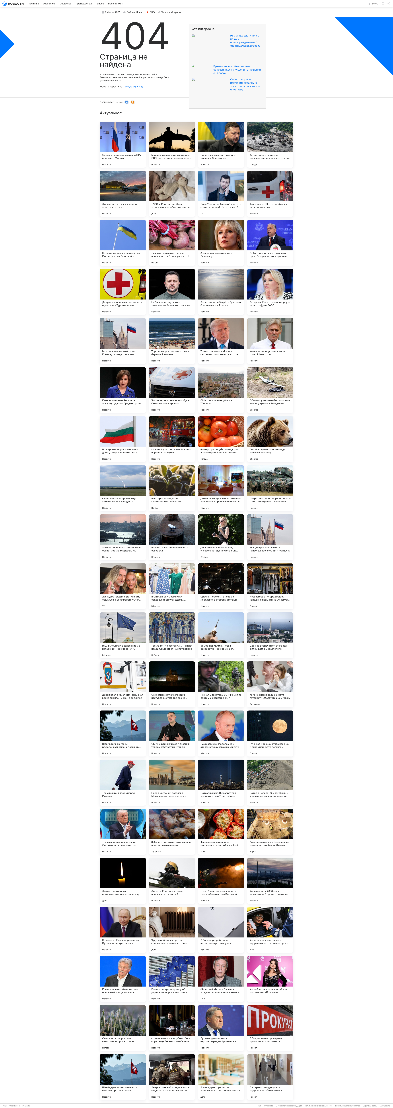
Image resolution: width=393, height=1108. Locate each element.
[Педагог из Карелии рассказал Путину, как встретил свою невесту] (123, 930)
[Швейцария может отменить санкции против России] (123, 1077)
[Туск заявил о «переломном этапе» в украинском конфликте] (221, 734)
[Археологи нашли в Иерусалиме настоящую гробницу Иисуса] (270, 832)
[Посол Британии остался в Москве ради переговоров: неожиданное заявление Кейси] (172, 783)
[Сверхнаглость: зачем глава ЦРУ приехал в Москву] (123, 145)
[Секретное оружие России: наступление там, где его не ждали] (172, 684)
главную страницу (133, 86)
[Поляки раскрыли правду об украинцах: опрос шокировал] (172, 979)
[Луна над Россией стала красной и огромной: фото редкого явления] (270, 734)
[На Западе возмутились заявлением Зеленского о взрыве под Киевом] (172, 292)
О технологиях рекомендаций (289, 1106)
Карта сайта (384, 1106)
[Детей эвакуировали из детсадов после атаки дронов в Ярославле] (221, 488)
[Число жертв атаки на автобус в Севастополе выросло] (172, 390)
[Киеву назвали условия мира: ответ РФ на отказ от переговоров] (270, 341)
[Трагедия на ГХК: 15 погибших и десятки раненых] (270, 194)
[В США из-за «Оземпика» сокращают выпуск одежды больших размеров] (172, 586)
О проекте (268, 1106)
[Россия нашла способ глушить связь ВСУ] (172, 537)
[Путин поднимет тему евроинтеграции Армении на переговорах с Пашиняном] (221, 1028)
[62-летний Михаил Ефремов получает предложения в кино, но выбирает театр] (221, 979)
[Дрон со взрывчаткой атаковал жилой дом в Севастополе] (270, 635)
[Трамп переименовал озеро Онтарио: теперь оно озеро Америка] (123, 832)
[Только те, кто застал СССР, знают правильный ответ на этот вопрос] (172, 635)
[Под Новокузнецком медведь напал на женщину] (270, 439)
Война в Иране (135, 12)
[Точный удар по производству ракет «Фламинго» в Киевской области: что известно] (221, 881)
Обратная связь (370, 1106)
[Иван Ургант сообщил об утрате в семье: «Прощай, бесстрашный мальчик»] (221, 194)
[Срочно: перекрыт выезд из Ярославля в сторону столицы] (221, 586)
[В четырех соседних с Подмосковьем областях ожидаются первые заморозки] (172, 488)
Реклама (26, 1106)
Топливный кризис (171, 12)
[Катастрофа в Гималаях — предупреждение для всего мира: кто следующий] (270, 145)
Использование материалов (347, 1106)
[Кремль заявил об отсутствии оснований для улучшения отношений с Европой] (123, 979)
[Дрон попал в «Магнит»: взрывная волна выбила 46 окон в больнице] (123, 684)
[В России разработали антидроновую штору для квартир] (221, 930)
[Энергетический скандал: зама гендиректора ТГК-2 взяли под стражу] (172, 1077)
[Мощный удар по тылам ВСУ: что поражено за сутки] (172, 439)
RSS (259, 1106)
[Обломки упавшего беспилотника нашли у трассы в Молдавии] (270, 390)
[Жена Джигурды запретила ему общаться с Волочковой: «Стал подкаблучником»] (123, 586)
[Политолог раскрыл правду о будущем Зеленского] (221, 145)
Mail (5, 1106)
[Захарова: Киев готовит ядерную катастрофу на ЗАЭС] (270, 292)
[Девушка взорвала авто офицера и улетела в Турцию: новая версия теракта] (123, 292)
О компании (14, 1106)
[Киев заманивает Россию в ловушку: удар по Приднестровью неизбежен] (123, 390)
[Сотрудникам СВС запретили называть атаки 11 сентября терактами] (221, 783)
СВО (152, 12)
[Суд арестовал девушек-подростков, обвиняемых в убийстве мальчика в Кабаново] (270, 1077)
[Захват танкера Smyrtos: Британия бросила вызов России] (221, 292)
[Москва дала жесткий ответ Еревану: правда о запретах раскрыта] (123, 341)
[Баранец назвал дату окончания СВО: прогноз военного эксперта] (172, 145)
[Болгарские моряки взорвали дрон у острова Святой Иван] (123, 439)
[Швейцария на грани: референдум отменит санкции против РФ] (123, 734)
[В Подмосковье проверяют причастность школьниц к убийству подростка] (270, 1028)
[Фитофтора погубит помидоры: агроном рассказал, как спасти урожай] (221, 439)
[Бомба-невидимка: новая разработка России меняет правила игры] (221, 635)
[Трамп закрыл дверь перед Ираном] (123, 783)
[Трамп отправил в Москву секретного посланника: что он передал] (221, 341)
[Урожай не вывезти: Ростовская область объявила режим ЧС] (123, 537)
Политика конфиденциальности (319, 1106)
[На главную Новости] (15, 3)
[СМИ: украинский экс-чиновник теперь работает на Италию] (172, 734)
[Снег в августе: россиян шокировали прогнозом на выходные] (123, 1028)
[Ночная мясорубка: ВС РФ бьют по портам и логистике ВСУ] (221, 684)
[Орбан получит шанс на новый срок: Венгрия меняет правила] (270, 243)
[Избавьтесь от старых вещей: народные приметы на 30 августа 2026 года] (270, 586)
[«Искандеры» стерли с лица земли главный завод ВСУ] (123, 488)
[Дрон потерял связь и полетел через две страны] (123, 194)
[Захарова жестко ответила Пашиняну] (221, 243)
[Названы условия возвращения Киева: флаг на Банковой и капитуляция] (123, 243)
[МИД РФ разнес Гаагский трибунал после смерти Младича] (270, 537)
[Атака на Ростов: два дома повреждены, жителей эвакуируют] (172, 881)
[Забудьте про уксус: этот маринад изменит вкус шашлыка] (172, 832)
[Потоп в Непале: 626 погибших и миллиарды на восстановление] (270, 783)
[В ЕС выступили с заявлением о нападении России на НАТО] (123, 635)
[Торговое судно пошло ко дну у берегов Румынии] (172, 341)
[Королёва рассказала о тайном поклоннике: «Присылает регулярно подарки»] (270, 979)
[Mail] (4, 3)
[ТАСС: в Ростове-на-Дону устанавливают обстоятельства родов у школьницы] (172, 194)
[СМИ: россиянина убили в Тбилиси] (221, 390)
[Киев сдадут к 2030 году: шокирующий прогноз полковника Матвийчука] (270, 881)
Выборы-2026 (112, 12)
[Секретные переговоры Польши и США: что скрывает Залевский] (270, 488)
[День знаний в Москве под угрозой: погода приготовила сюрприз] (221, 537)
